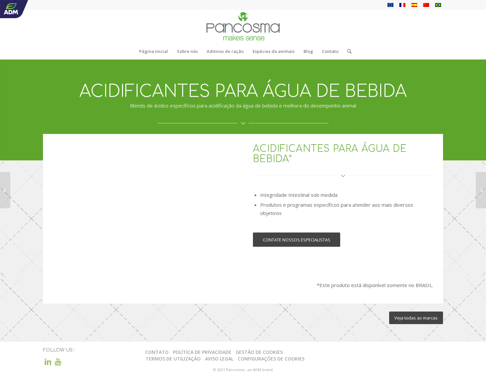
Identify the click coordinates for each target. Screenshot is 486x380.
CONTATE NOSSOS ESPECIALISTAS (296, 240)
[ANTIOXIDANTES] (5, 190)
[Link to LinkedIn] (48, 361)
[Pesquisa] (347, 51)
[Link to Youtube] (58, 361)
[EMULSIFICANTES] (481, 190)
